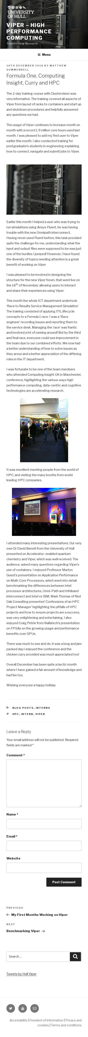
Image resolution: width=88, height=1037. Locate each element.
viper (40, 714)
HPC (15, 714)
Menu (46, 54)
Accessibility (18, 1020)
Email (11, 836)
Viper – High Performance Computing (29, 31)
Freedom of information (46, 1020)
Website (13, 858)
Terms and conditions (66, 1025)
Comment (15, 755)
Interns (43, 707)
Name (12, 814)
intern (27, 714)
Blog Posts (23, 707)
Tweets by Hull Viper (21, 974)
